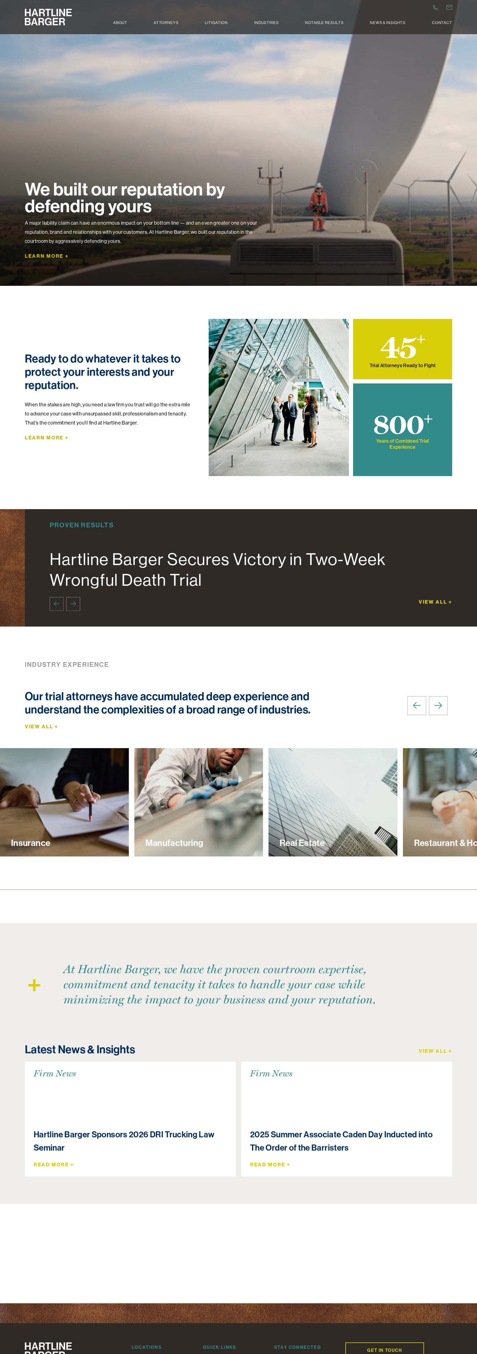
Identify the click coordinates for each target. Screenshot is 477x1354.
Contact (442, 22)
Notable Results (324, 22)
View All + (435, 602)
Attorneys (166, 22)
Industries (266, 22)
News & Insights (388, 22)
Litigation (216, 22)
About (120, 22)
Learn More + (46, 256)
